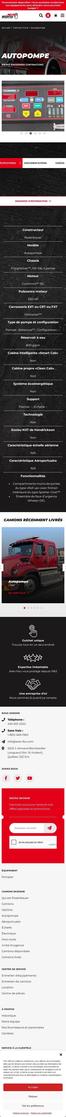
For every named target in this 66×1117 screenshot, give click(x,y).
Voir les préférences (33, 1105)
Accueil (6, 27)
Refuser (33, 1096)
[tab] (38, 163)
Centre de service (14, 969)
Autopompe (18, 581)
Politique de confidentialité (41, 1113)
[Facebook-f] (6, 778)
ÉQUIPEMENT (9, 870)
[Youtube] (29, 778)
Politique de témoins (21, 1113)
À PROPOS (8, 1009)
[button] (61, 1054)
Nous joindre (11, 713)
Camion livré (20, 27)
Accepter (33, 1087)
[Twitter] (18, 778)
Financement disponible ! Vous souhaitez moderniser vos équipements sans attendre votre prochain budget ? (33, 5)
